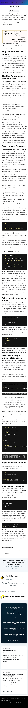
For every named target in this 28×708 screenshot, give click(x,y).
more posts (12, 578)
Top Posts (9, 702)
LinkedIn (15, 702)
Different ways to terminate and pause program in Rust (14, 635)
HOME (12, 2)
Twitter (19, 702)
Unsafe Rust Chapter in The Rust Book (11, 550)
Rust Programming (14, 10)
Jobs (17, 2)
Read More (24, 577)
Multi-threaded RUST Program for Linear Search (14, 622)
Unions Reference (6, 553)
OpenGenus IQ (4, 698)
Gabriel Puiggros (12, 576)
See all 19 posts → (14, 640)
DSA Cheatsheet (5, 2)
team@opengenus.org (6, 700)
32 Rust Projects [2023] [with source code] (14, 628)
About (21, 2)
